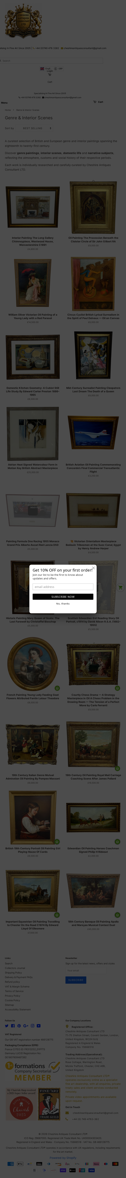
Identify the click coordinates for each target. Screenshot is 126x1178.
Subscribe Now (63, 597)
